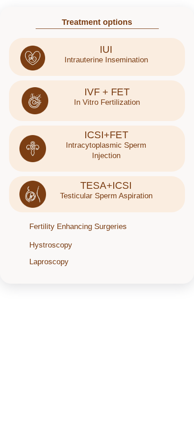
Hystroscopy (50, 245)
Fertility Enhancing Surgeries (78, 226)
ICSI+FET (106, 134)
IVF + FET (106, 92)
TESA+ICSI (106, 185)
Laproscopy (49, 261)
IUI (106, 49)
